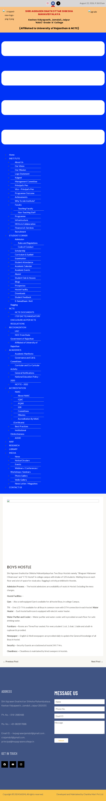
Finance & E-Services (24, 228)
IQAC (20, 399)
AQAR (21, 403)
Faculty (18, 205)
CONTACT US (15, 487)
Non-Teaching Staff (27, 212)
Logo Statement (22, 174)
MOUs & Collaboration (25, 224)
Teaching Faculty (25, 208)
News (17, 456)
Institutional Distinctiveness (18, 432)
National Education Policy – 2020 (24, 379)
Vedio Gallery (21, 480)
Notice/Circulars (22, 460)
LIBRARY (13, 449)
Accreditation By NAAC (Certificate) (26, 421)
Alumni (18, 274)
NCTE (12, 308)
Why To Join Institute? (25, 201)
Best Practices (21, 426)
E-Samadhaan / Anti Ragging (21, 303)
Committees (23, 411)
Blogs (17, 282)
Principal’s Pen (21, 185)
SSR (19, 407)
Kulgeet (18, 177)
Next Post (97, 661)
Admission (19, 239)
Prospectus (20, 285)
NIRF (11, 442)
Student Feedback (23, 297)
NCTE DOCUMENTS (24, 312)
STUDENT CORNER (18, 235)
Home (11, 155)
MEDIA (12, 453)
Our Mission (20, 170)
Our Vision (19, 166)
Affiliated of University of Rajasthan (24, 344)
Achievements (21, 197)
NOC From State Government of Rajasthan (22, 337)
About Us (19, 162)
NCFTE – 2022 (21, 384)
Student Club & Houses (25, 278)
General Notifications (24, 373)
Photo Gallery (21, 476)
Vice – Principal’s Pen (24, 189)
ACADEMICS (15, 350)
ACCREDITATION (17, 388)
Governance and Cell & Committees (22, 360)
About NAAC (24, 396)
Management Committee (26, 181)
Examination (20, 258)
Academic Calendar (23, 266)
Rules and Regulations (28, 243)
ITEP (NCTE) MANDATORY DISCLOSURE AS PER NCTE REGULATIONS (25, 320)
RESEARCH (14, 445)
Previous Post (10, 661)
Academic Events (22, 270)
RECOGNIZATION (17, 327)
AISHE (18, 438)
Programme (20, 216)
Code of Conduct (25, 247)
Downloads (20, 293)
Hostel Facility (21, 289)
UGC (17, 331)
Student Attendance (24, 262)
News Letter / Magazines (26, 483)
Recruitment (20, 232)
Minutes (21, 415)
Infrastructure (21, 220)
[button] (53, 93)
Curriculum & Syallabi (24, 254)
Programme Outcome (24, 193)
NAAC (18, 392)
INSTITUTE (14, 158)
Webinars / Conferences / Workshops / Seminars (24, 470)
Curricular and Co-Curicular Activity (25, 367)
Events (18, 464)
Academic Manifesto (24, 354)
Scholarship (20, 251)
